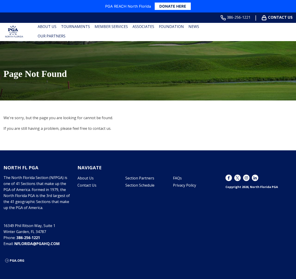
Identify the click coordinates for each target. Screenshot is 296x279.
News (193, 26)
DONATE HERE (172, 6)
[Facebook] (228, 178)
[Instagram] (246, 178)
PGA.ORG (17, 260)
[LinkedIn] (255, 178)
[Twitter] (237, 178)
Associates (143, 26)
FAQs (177, 178)
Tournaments (75, 26)
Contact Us (280, 17)
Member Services (111, 26)
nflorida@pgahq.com (37, 243)
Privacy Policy (184, 185)
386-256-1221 (238, 17)
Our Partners (51, 36)
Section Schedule (139, 185)
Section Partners (139, 178)
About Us (47, 26)
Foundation (171, 26)
